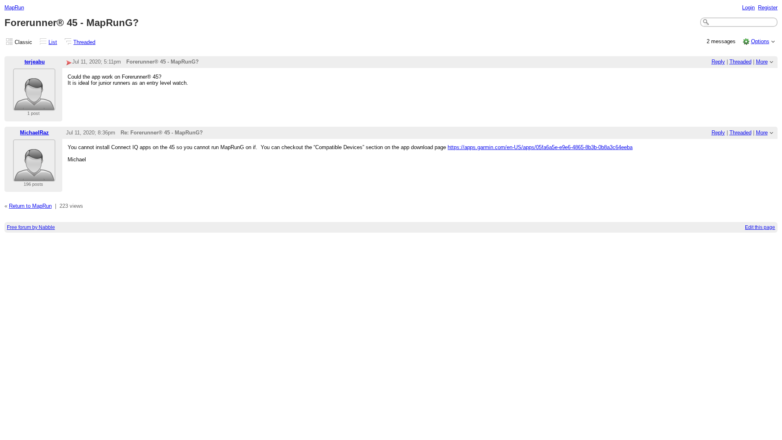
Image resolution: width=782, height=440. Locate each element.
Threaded (84, 42)
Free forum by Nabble (31, 227)
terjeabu (34, 62)
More (762, 62)
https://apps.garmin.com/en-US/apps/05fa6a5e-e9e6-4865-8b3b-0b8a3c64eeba (540, 147)
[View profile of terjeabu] (34, 106)
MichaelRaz (34, 133)
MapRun (14, 7)
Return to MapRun (30, 206)
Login (748, 7)
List (52, 42)
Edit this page (760, 227)
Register (768, 7)
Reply (718, 62)
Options (760, 41)
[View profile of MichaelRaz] (34, 177)
